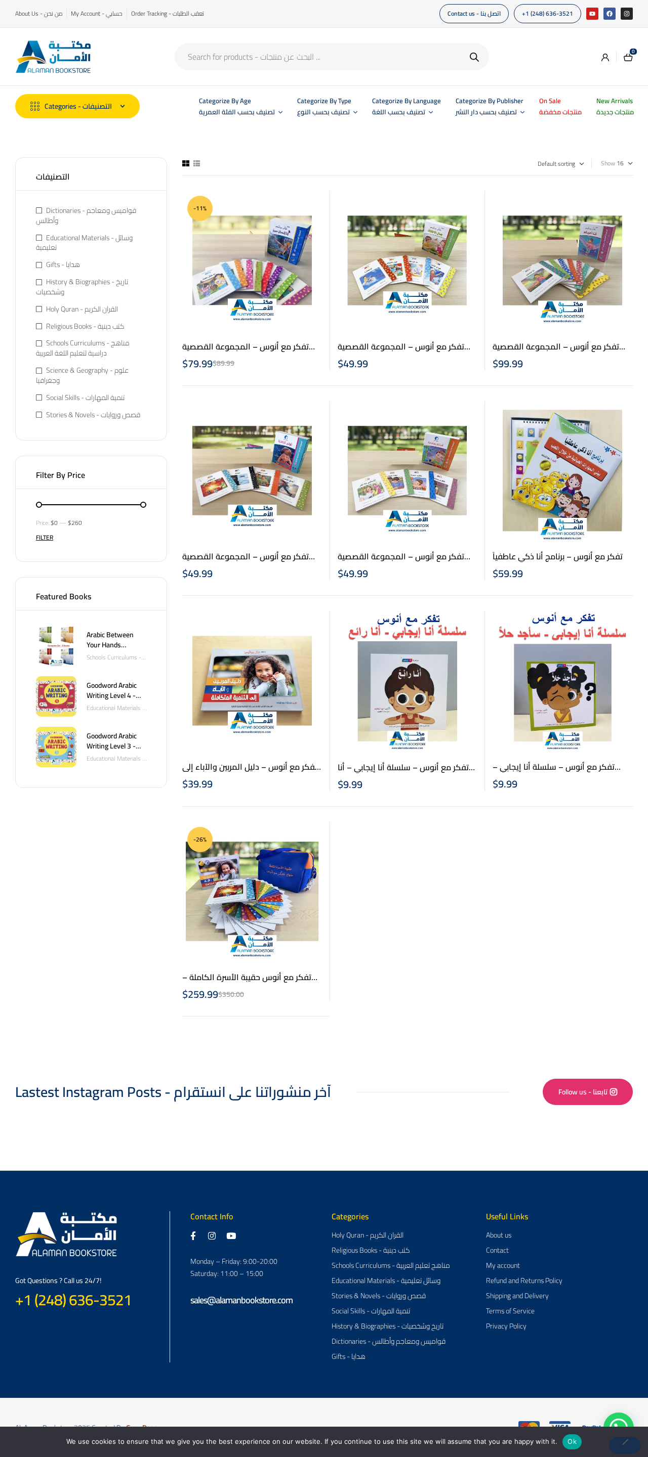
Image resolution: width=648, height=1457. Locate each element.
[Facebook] (609, 14)
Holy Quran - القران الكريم (82, 309)
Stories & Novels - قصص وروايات (93, 414)
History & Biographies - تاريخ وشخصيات (82, 286)
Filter (44, 537)
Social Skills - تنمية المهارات (85, 397)
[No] (624, 1445)
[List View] (196, 163)
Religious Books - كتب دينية (85, 326)
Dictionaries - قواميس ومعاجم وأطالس (86, 215)
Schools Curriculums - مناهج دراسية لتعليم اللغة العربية (83, 348)
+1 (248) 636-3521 (73, 1300)
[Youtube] (592, 14)
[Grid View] (185, 163)
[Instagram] (627, 14)
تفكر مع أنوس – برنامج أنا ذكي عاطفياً (558, 556)
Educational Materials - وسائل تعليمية (84, 242)
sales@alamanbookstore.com (241, 1300)
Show (608, 163)
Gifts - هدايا (63, 264)
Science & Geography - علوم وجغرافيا (82, 375)
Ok (572, 1441)
